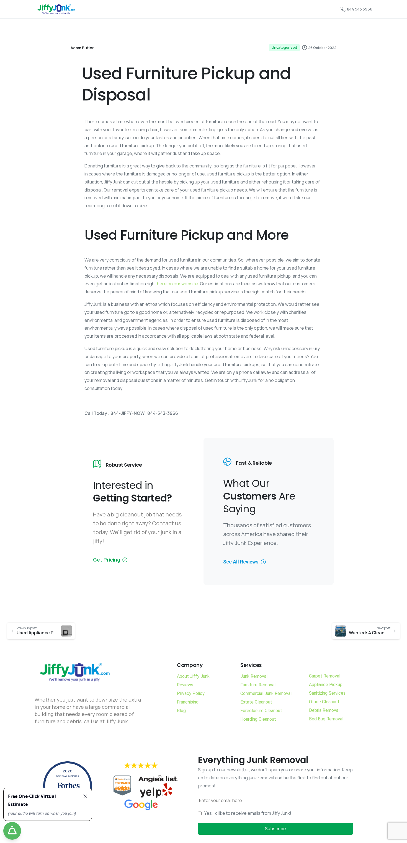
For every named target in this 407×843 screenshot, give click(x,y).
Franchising (188, 702)
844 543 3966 (359, 9)
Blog (181, 710)
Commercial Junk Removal (266, 693)
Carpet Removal (324, 676)
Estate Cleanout (256, 702)
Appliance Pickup (325, 684)
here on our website (177, 284)
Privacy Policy (191, 693)
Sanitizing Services (327, 693)
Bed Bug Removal (326, 719)
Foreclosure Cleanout (261, 710)
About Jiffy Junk (193, 676)
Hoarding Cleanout (258, 719)
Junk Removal (253, 676)
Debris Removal (324, 710)
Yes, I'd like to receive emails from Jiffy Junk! (247, 813)
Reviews (185, 684)
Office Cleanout (324, 701)
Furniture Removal (257, 684)
